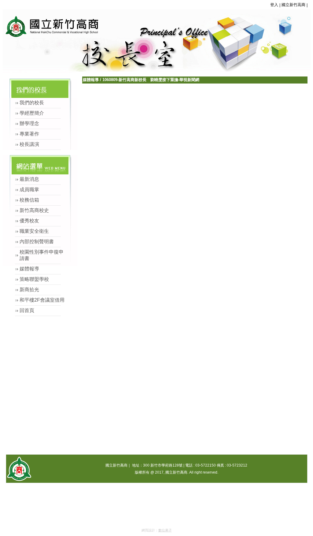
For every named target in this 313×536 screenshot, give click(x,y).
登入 (274, 4)
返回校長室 (44, 24)
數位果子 (165, 530)
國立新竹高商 (293, 4)
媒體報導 (91, 79)
